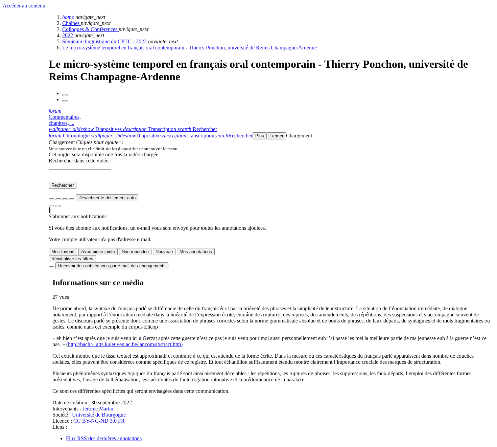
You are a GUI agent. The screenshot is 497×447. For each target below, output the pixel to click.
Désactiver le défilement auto (107, 197)
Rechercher (62, 185)
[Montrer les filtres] (58, 199)
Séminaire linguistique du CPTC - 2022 (105, 41)
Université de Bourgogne (99, 415)
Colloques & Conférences (90, 29)
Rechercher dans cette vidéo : (80, 160)
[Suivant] (65, 101)
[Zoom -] (65, 199)
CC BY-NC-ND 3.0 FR (99, 421)
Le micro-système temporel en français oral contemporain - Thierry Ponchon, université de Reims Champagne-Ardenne (189, 47)
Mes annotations (196, 251)
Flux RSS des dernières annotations (104, 438)
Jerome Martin (97, 408)
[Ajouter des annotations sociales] (51, 206)
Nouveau (164, 251)
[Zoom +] (71, 199)
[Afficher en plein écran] (51, 199)
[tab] (86, 129)
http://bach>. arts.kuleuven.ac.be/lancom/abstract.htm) (125, 344)
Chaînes (71, 23)
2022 (68, 35)
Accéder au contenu (24, 5)
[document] (271, 149)
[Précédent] (65, 95)
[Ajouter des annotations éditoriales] (58, 206)
